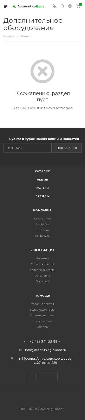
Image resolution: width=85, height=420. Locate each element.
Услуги (42, 187)
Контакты (42, 230)
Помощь (42, 295)
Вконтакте (32, 376)
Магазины (42, 258)
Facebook (42, 376)
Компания (42, 210)
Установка (42, 275)
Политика (42, 281)
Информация (43, 250)
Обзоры (42, 326)
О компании (42, 218)
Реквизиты (42, 235)
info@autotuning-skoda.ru (45, 350)
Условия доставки (42, 269)
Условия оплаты (42, 264)
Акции (42, 179)
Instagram (53, 376)
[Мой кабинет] (70, 6)
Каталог (42, 171)
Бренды (42, 196)
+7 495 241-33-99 (43, 341)
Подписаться (67, 148)
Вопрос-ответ (43, 321)
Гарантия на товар (42, 315)
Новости (42, 224)
